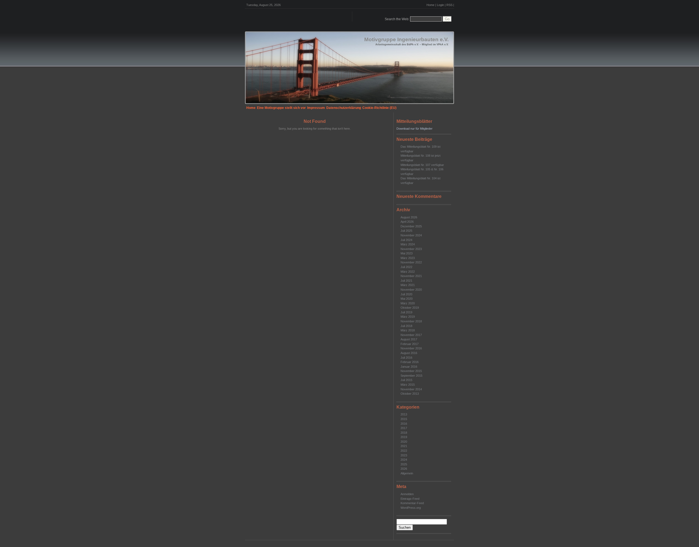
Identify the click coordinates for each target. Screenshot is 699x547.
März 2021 (408, 285)
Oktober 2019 (410, 307)
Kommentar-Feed (412, 503)
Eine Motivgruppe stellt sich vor (281, 108)
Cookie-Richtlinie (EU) (379, 108)
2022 (404, 450)
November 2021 (411, 276)
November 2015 (411, 371)
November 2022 (411, 262)
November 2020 (411, 289)
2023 (404, 455)
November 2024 (411, 235)
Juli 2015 (406, 380)
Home (430, 5)
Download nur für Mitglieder (414, 128)
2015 (404, 419)
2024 (404, 459)
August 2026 (409, 217)
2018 (404, 432)
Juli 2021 (406, 280)
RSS (449, 5)
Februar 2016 (410, 362)
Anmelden (407, 494)
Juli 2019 (406, 312)
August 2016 (409, 353)
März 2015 (408, 384)
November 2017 (411, 335)
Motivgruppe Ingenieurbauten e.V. (406, 39)
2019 (404, 437)
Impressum (316, 108)
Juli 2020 (406, 294)
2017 (404, 428)
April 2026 (407, 221)
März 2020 (408, 303)
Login (440, 5)
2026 (404, 468)
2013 (404, 414)
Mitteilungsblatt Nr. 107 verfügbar (422, 165)
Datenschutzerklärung (343, 108)
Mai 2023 (407, 253)
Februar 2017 (410, 344)
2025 (404, 464)
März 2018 (408, 330)
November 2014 (411, 389)
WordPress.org (411, 507)
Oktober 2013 (410, 393)
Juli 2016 (406, 357)
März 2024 (408, 244)
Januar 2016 (409, 366)
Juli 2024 (406, 240)
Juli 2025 (406, 230)
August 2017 (409, 339)
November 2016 (411, 348)
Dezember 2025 (411, 226)
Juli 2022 (406, 267)
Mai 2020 (407, 298)
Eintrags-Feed (410, 498)
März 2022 (408, 271)
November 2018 (411, 321)
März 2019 (408, 316)
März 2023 (408, 258)
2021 (404, 446)
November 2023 (411, 249)
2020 (404, 441)
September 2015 (411, 375)
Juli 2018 (406, 326)
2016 (404, 423)
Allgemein (407, 473)
